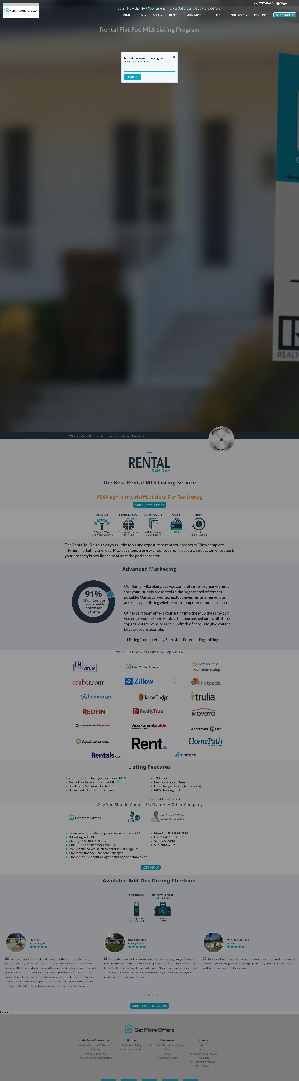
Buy (141, 15)
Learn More (193, 15)
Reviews (260, 15)
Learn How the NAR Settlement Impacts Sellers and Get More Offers (169, 8)
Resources (236, 15)
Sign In (285, 3)
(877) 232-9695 (262, 3)
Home (126, 15)
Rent (173, 15)
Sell (156, 15)
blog (216, 15)
